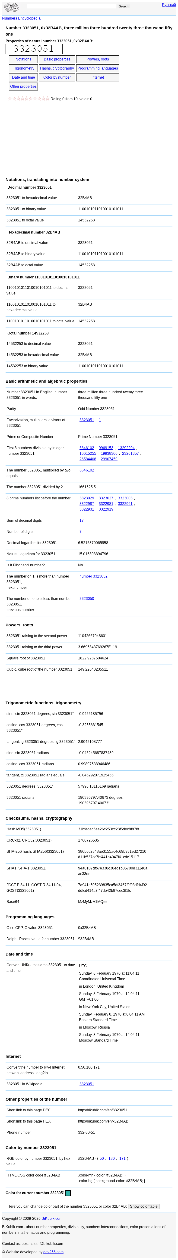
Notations (23, 59)
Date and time (23, 77)
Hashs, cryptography (57, 68)
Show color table (144, 1206)
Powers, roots (97, 59)
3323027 (106, 498)
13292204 (126, 448)
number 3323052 (93, 576)
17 (81, 520)
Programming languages (97, 68)
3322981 (106, 504)
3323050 (86, 599)
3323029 (86, 498)
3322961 (125, 504)
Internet (98, 77)
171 (122, 1158)
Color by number (57, 77)
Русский (169, 5)
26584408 (87, 459)
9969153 (106, 448)
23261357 (130, 453)
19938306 (109, 453)
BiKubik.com (51, 1218)
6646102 (86, 448)
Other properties (23, 86)
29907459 (109, 459)
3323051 (86, 420)
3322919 (106, 509)
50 (102, 1158)
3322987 (86, 504)
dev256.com (53, 1252)
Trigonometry (23, 68)
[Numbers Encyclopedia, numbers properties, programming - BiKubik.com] (11, 11)
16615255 (87, 453)
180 (111, 1158)
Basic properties (57, 59)
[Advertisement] (44, 136)
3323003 (125, 498)
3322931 (86, 509)
